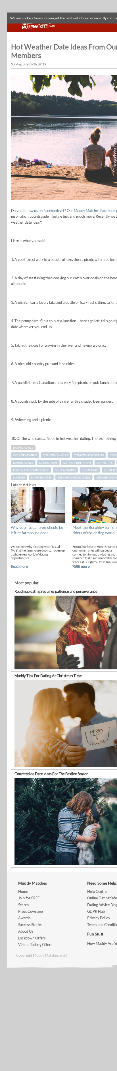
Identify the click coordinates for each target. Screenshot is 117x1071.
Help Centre (96, 891)
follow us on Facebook (41, 210)
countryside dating (89, 455)
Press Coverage (30, 911)
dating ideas (48, 462)
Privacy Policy (98, 918)
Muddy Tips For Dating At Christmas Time (48, 675)
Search (23, 904)
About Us (25, 931)
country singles (55, 455)
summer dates (41, 477)
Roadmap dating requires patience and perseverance (55, 591)
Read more (19, 566)
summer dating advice (73, 477)
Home (23, 891)
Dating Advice (23, 447)
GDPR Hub (96, 911)
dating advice (23, 462)
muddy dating (65, 470)
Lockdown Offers (31, 938)
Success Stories (30, 924)
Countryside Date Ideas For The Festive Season (51, 773)
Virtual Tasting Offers (35, 944)
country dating (25, 455)
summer (19, 477)
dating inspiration (77, 462)
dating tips (105, 462)
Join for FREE (29, 898)
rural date (90, 470)
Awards (24, 918)
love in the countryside (31, 470)
